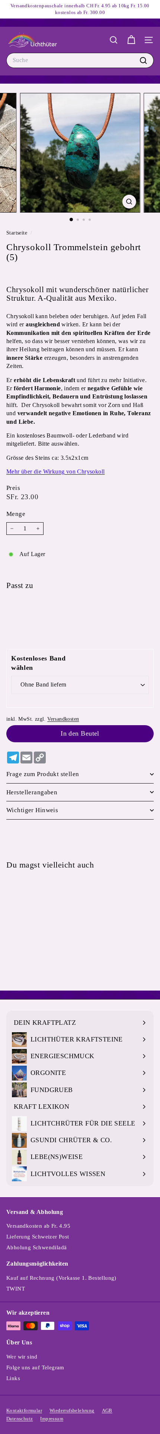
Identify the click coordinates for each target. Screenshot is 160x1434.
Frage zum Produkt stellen (42, 774)
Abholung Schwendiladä (36, 1247)
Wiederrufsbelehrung (72, 1410)
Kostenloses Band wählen (38, 663)
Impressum (51, 1418)
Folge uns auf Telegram (35, 1367)
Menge (15, 513)
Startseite (17, 233)
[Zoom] (129, 202)
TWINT (15, 1289)
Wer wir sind (22, 1357)
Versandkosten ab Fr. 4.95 (38, 1226)
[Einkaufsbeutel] (131, 40)
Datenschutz (19, 1418)
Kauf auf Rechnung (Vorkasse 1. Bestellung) (61, 1278)
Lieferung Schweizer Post (37, 1237)
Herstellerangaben (31, 792)
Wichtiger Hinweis (32, 810)
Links (13, 1378)
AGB (107, 1410)
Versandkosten (63, 719)
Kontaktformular (24, 1410)
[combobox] (80, 60)
